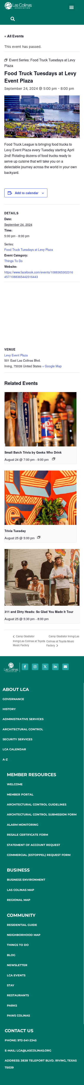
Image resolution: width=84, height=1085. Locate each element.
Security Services (17, 739)
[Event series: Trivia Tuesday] (38, 537)
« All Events (14, 35)
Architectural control (23, 729)
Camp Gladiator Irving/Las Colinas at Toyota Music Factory (29, 640)
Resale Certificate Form (27, 834)
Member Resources (31, 774)
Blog (11, 955)
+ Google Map (52, 366)
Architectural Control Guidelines (36, 804)
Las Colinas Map (20, 890)
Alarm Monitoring (22, 824)
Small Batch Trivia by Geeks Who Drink (33, 452)
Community (21, 915)
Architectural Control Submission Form (41, 814)
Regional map (18, 900)
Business (18, 870)
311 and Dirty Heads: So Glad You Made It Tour (39, 611)
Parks (12, 1005)
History (9, 709)
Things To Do (13, 261)
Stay (10, 985)
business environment (26, 879)
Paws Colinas (18, 1015)
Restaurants (18, 995)
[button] (71, 7)
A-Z (5, 759)
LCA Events (16, 975)
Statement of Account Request (33, 845)
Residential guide (22, 925)
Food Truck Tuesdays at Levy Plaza (28, 249)
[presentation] (40, 419)
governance (13, 699)
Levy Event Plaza (16, 355)
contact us (19, 1030)
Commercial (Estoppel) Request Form (38, 855)
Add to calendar (26, 193)
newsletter (17, 965)
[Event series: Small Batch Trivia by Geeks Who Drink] (53, 459)
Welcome (15, 784)
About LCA (16, 689)
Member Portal (20, 794)
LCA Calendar (14, 749)
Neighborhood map (23, 935)
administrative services (23, 719)
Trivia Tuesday (15, 531)
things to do (18, 945)
